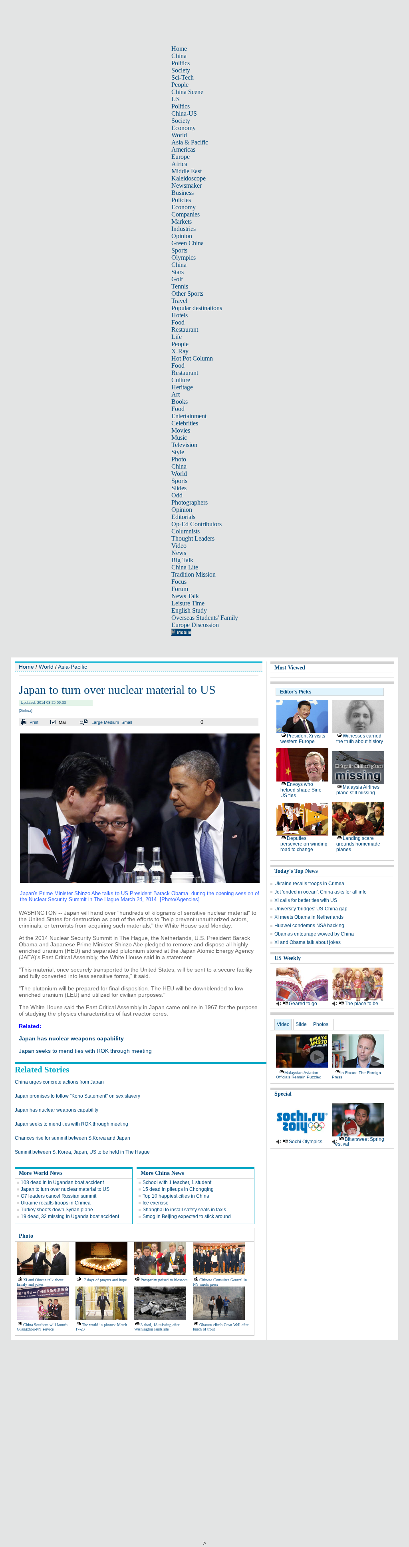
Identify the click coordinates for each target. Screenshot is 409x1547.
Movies (180, 430)
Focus (179, 581)
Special (283, 1094)
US (175, 99)
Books (179, 401)
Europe (180, 156)
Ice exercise (156, 1203)
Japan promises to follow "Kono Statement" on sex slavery (77, 1096)
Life (176, 336)
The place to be (361, 1003)
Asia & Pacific (189, 142)
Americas (183, 149)
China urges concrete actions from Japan (59, 1082)
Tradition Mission (193, 574)
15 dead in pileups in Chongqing (178, 1189)
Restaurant (184, 329)
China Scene (187, 91)
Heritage (182, 387)
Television (184, 444)
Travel (179, 300)
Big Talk (182, 560)
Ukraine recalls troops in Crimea (56, 1203)
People (180, 84)
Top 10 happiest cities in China (176, 1196)
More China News (162, 1173)
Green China (187, 243)
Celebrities (184, 423)
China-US (184, 113)
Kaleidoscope (188, 178)
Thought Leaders (192, 538)
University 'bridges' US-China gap (310, 909)
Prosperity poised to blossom (164, 1280)
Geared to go (303, 1003)
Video (179, 545)
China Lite (184, 567)
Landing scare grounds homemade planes (358, 844)
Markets (181, 221)
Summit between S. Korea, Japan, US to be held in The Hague (82, 1152)
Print (34, 722)
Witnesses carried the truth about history (359, 738)
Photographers (189, 502)
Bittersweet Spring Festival (358, 1141)
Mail (62, 722)
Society (180, 70)
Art (175, 394)
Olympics (183, 257)
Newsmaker (186, 185)
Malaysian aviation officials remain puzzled (299, 1074)
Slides (179, 488)
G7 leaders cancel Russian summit (58, 1196)
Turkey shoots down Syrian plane (57, 1209)
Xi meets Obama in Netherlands (308, 917)
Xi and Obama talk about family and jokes (40, 1282)
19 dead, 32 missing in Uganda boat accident (70, 1216)
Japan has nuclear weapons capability (71, 1038)
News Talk (185, 596)
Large (97, 722)
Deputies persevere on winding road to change (304, 844)
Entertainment (188, 416)
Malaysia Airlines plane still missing (357, 790)
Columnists (185, 531)
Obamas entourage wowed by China (314, 934)
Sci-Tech (182, 77)
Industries (183, 228)
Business (182, 192)
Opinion (181, 235)
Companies (185, 214)
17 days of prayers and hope (104, 1280)
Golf (177, 279)
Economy (183, 127)
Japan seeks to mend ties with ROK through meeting (85, 1051)
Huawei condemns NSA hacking (309, 925)
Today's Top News (296, 871)
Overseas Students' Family (204, 617)
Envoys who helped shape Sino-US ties (301, 790)
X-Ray (180, 351)
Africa (179, 163)
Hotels (179, 315)
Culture (180, 380)
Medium (111, 722)
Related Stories (42, 1069)
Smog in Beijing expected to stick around (187, 1216)
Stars (177, 272)
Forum (179, 588)
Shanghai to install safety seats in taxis (184, 1209)
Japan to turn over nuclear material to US (65, 1189)
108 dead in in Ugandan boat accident (62, 1182)
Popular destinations (196, 308)
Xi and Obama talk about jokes (307, 942)
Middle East (186, 171)
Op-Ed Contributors (196, 524)
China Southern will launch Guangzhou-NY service (42, 1327)
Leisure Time (187, 603)
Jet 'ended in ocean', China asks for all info (320, 892)
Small (126, 722)
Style (177, 452)
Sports (179, 250)
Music (179, 437)
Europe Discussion (195, 624)
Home (179, 48)
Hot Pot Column (192, 358)
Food (178, 322)
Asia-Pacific (72, 666)
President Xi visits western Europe (302, 738)
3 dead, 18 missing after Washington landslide (156, 1327)
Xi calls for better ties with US (305, 900)
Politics (180, 63)
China (179, 55)
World (179, 135)
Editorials (183, 516)
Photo (178, 459)
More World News (40, 1173)
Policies (181, 199)
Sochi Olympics (305, 1141)
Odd (177, 495)
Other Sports (187, 293)
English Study (189, 610)
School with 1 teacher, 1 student (177, 1182)
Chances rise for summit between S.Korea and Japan (72, 1138)
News (178, 552)
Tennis (179, 286)
